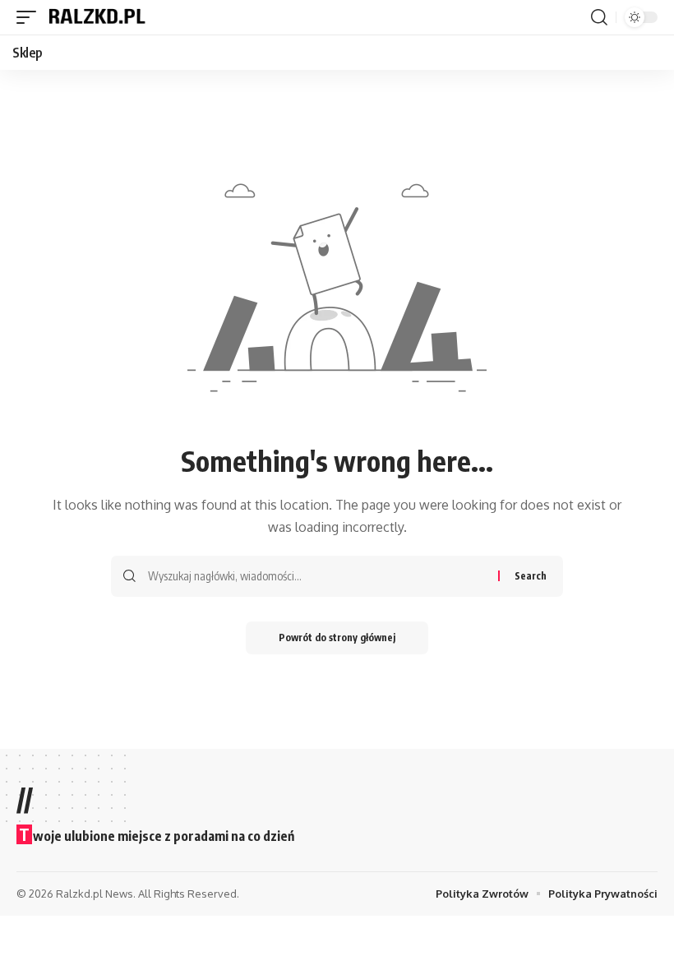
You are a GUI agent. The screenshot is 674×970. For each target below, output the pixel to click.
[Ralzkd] (96, 17)
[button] (30, 17)
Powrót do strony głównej (337, 637)
